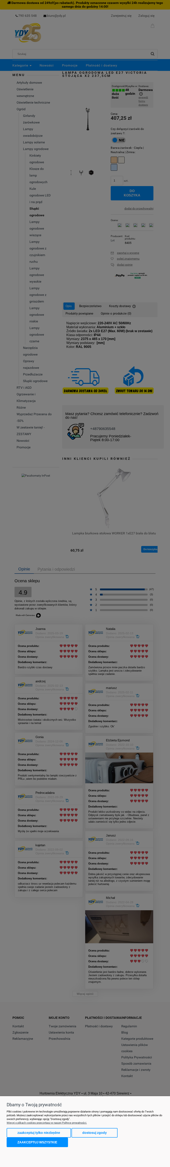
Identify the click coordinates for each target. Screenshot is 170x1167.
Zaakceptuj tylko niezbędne (38, 1132)
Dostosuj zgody (94, 1132)
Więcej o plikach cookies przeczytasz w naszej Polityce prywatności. (47, 1122)
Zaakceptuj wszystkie (37, 1142)
